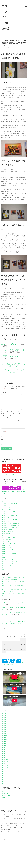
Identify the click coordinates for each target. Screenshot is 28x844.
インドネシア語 (6, 507)
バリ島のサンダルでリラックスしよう (11, 523)
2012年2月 (4, 783)
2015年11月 (5, 723)
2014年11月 (5, 737)
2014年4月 (4, 751)
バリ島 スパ (5, 517)
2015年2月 (4, 733)
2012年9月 (4, 769)
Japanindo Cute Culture (15, 623)
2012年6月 (4, 775)
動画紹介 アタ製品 (7, 547)
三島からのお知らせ (7, 539)
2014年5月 (4, 749)
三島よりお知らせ (6, 541)
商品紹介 (4, 557)
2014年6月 (4, 747)
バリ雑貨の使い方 (6, 533)
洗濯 (3, 567)
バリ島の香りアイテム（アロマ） (10, 527)
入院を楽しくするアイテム (8, 543)
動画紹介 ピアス (6, 551)
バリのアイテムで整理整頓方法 (9, 515)
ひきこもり (5, 501)
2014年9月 (4, 741)
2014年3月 (4, 753)
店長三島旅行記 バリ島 (7, 563)
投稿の (5, 793)
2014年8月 (4, 743)
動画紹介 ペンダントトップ (9, 553)
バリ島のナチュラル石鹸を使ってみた (11, 525)
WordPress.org (5, 797)
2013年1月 (4, 763)
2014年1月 (4, 757)
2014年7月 (4, 745)
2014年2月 (4, 755)
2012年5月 (4, 777)
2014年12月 (5, 735)
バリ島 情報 (5, 521)
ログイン (4, 791)
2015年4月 (4, 729)
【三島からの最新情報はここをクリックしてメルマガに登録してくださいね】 (14, 491)
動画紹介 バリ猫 (6, 545)
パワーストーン (6, 535)
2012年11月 (5, 765)
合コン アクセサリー (7, 555)
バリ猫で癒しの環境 (7, 529)
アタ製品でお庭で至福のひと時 (9, 503)
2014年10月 (5, 739)
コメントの (6, 795)
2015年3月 (4, 731)
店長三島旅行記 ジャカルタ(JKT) (10, 561)
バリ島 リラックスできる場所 (9, 519)
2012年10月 (5, 767)
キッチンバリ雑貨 (6, 509)
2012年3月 (4, 781)
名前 (3, 423)
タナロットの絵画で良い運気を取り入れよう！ (14, 350)
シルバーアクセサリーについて (9, 513)
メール (3, 431)
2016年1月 (4, 721)
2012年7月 (4, 773)
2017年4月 (4, 715)
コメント (3, 393)
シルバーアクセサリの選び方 (9, 511)
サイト (3, 439)
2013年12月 (5, 759)
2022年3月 (4, 713)
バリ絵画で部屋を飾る (7, 531)
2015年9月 (4, 725)
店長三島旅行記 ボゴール (8, 565)
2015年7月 (4, 727)
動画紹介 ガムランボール (8, 549)
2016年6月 (4, 717)
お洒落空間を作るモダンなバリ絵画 (11, 356)
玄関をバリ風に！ (6, 569)
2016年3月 (4, 719)
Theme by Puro (12, 839)
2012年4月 (4, 779)
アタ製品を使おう (6, 505)
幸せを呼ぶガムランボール (8, 559)
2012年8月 (4, 771)
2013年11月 (5, 761)
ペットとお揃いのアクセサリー (9, 537)
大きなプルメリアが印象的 (8, 344)
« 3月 (4, 655)
